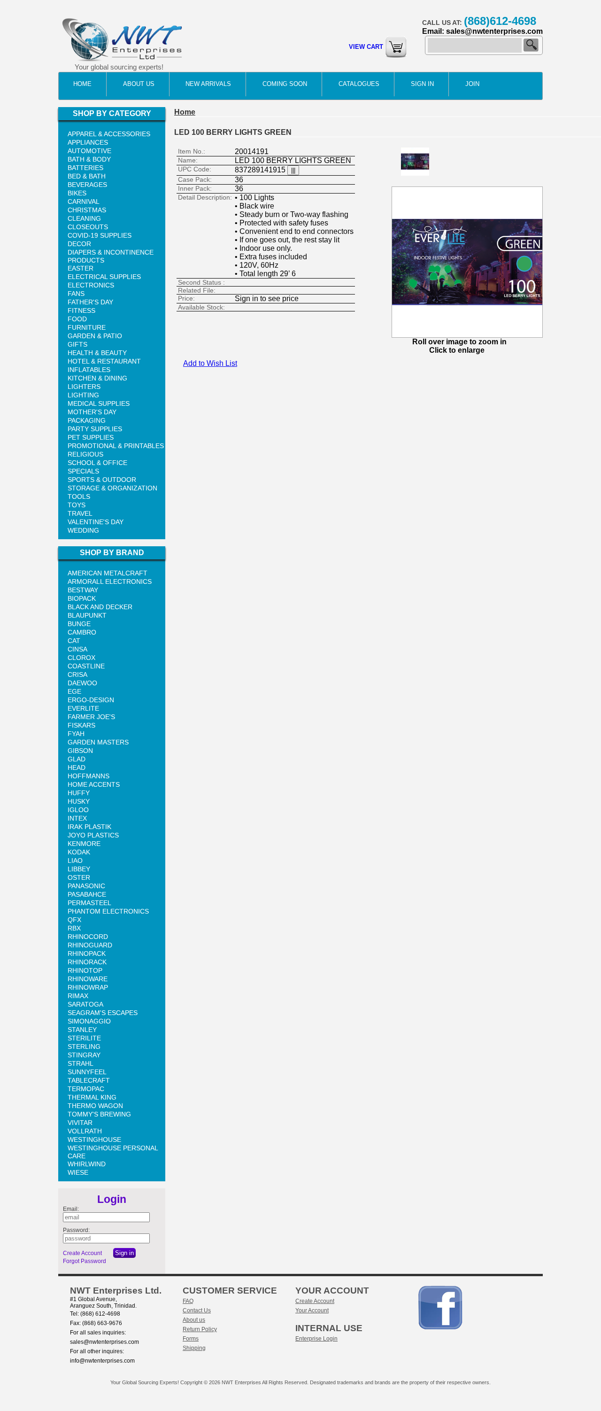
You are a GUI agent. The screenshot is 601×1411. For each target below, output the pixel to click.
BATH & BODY (89, 159)
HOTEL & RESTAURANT (104, 361)
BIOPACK (82, 598)
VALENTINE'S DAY (95, 522)
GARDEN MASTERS (98, 742)
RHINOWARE (88, 979)
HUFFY (79, 793)
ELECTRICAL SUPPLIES (104, 276)
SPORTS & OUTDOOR (102, 479)
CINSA (77, 649)
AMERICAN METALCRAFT (107, 573)
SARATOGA (85, 1004)
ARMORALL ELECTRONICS (110, 581)
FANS (76, 293)
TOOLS (79, 496)
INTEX (77, 818)
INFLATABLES (89, 369)
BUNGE (79, 624)
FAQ (188, 1301)
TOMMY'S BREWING (99, 1114)
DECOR (79, 244)
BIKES (77, 193)
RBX (74, 928)
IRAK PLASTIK (89, 826)
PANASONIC (86, 886)
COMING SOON (284, 83)
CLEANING (84, 218)
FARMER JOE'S (91, 717)
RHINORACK (87, 962)
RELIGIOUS (85, 454)
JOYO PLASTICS (93, 835)
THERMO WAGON (95, 1105)
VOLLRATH (85, 1131)
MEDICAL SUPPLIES (99, 403)
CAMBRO (82, 632)
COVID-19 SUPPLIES (99, 235)
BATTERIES (85, 167)
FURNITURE (87, 327)
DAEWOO (82, 683)
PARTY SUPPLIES (95, 429)
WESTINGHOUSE (94, 1139)
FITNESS (81, 310)
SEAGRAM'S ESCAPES (103, 1012)
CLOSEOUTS (88, 227)
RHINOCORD (88, 936)
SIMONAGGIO (89, 1021)
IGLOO (78, 810)
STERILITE (84, 1038)
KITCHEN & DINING (97, 378)
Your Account (312, 1310)
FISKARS (81, 725)
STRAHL (80, 1063)
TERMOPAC (86, 1089)
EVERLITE (83, 708)
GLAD (76, 759)
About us (194, 1320)
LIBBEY (79, 869)
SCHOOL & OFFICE (97, 462)
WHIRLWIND (87, 1164)
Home (82, 83)
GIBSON (80, 750)
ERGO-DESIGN (91, 700)
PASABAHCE (87, 894)
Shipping (194, 1348)
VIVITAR (80, 1122)
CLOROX (81, 657)
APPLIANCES (88, 142)
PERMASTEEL (89, 903)
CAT (74, 640)
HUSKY (79, 801)
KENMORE (84, 843)
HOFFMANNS (88, 776)
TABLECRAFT (89, 1080)
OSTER (79, 877)
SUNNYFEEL (87, 1072)
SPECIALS (83, 471)
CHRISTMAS (87, 210)
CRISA (77, 674)
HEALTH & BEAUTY (97, 353)
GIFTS (77, 344)
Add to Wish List (210, 363)
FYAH (76, 733)
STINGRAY (84, 1055)
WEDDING (83, 530)
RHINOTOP (85, 970)
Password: (76, 1230)
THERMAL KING (92, 1097)
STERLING (84, 1046)
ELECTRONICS (91, 285)
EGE (74, 691)
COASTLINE (86, 666)
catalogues (359, 83)
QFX (74, 919)
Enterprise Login (316, 1338)
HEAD (76, 767)
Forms (191, 1338)
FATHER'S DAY (90, 302)
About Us (138, 83)
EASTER (80, 268)
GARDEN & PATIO (95, 336)
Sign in (422, 83)
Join (472, 83)
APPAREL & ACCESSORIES (109, 134)
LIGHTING (83, 395)
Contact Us (197, 1310)
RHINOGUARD (90, 945)
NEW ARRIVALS (208, 83)
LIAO (75, 860)
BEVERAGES (87, 184)
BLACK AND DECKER (100, 607)
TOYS (76, 505)
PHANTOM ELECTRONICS (108, 911)
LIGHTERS (84, 386)
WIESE (78, 1172)
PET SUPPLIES (91, 437)
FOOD (77, 319)
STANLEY (82, 1029)
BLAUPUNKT (87, 615)
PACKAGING (87, 420)
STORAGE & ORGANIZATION (112, 488)
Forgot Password (84, 1261)
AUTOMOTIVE (89, 151)
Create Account (82, 1253)
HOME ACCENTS (94, 784)
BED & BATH (87, 176)
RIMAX (78, 996)
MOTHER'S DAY (92, 412)
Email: (71, 1209)
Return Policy (200, 1329)
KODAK (79, 852)
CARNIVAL (84, 201)
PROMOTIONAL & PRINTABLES (116, 446)
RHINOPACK (87, 953)
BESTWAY (83, 590)
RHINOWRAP (88, 987)
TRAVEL (80, 513)
